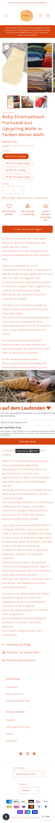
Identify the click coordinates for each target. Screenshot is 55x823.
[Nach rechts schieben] (51, 102)
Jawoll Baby (22, 817)
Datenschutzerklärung (17, 700)
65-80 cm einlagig (16, 170)
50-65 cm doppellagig (18, 163)
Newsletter (11, 741)
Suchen (10, 734)
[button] (6, 15)
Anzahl (5, 184)
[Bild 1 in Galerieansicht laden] (13, 102)
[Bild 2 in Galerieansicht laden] (27, 102)
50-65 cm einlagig (16, 156)
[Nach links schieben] (3, 102)
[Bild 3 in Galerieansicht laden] (41, 102)
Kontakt (10, 720)
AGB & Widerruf (14, 694)
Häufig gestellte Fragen (18, 727)
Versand (5, 146)
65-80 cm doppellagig (18, 177)
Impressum (12, 687)
